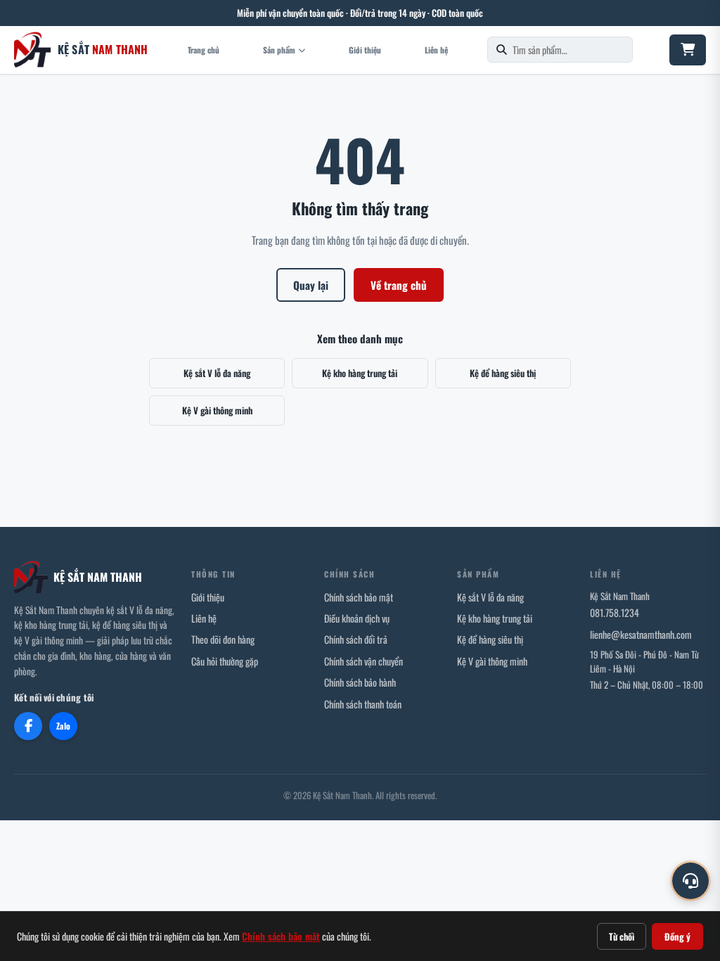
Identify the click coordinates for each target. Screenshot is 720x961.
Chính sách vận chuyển (363, 661)
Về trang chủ (399, 285)
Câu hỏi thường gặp (224, 661)
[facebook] (28, 726)
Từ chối (621, 936)
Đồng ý (677, 936)
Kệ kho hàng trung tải (359, 373)
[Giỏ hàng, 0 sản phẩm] (687, 49)
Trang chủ (203, 50)
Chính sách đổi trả (355, 639)
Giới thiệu (365, 50)
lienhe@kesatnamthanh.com (641, 634)
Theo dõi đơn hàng (223, 639)
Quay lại (310, 285)
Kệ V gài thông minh (217, 410)
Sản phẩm (279, 50)
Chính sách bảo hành (360, 682)
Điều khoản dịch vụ (357, 618)
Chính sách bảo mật (358, 597)
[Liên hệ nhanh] (690, 881)
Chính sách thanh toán (362, 703)
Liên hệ (436, 50)
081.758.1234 (614, 612)
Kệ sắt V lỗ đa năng (217, 373)
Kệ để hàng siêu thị (503, 373)
